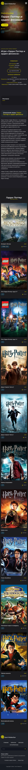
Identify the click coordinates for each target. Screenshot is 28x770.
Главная (6, 742)
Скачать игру (15, 70)
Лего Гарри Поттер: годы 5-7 (9, 291)
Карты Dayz (21, 760)
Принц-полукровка (6, 482)
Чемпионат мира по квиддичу (10, 625)
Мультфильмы (14, 744)
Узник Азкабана (6, 578)
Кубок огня (4, 530)
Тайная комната (6, 673)
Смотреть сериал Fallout (10, 760)
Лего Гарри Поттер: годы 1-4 (9, 339)
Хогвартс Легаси (6, 244)
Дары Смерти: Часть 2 (7, 387)
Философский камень (7, 721)
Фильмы (20, 742)
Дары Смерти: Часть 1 (7, 434)
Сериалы (13, 742)
